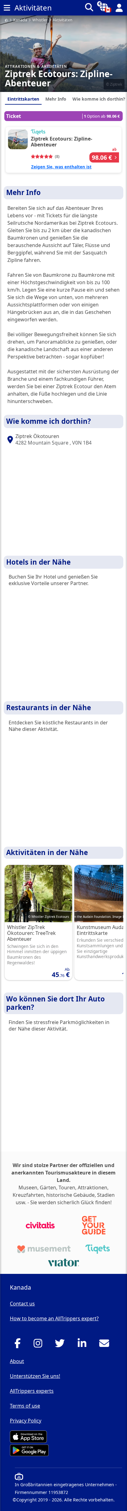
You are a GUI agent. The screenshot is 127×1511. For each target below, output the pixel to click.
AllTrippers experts (32, 1390)
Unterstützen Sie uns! (35, 1376)
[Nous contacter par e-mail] (106, 1345)
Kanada (20, 20)
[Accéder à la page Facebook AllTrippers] (19, 1345)
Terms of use (25, 1405)
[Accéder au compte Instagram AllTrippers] (40, 1345)
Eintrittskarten (23, 99)
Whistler (39, 20)
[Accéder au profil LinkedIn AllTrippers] (84, 1345)
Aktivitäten (62, 20)
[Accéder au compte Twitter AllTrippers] (61, 1345)
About (17, 1361)
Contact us (22, 1303)
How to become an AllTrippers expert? (54, 1318)
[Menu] (7, 8)
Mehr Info (55, 99)
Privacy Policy (25, 1420)
